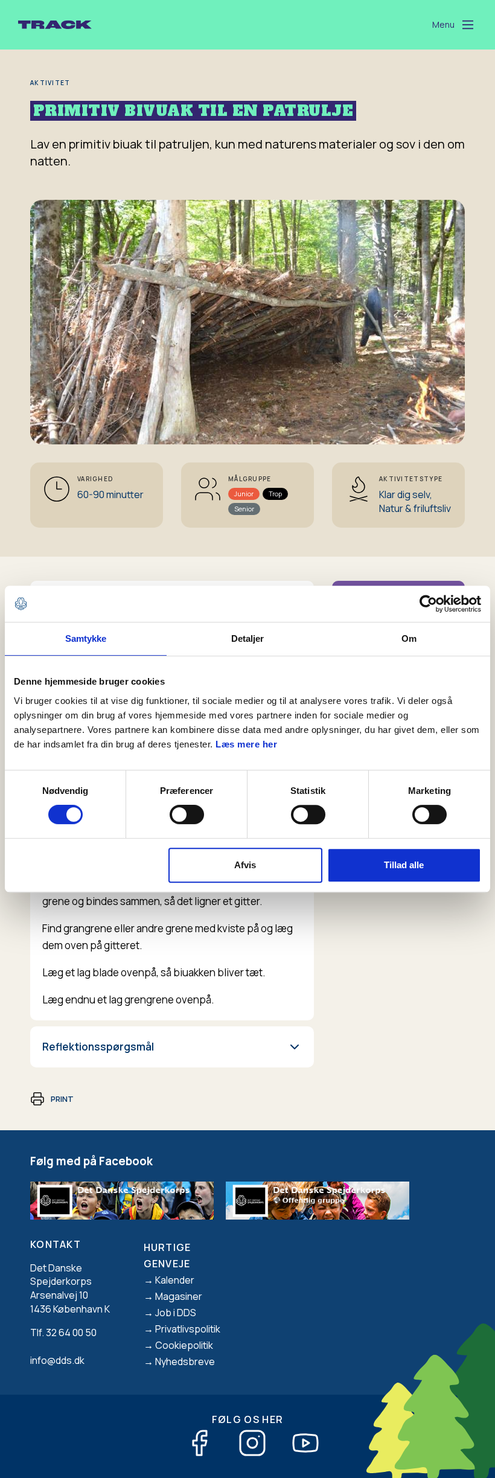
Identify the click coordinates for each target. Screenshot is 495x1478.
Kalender (174, 1280)
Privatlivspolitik (187, 1329)
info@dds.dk (57, 1360)
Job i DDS (175, 1312)
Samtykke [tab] (86, 638)
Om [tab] (409, 638)
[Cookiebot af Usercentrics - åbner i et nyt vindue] (428, 604)
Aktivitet (50, 82)
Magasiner (178, 1296)
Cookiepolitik (184, 1345)
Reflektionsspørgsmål (98, 1047)
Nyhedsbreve (185, 1361)
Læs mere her (246, 744)
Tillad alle (404, 865)
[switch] (187, 814)
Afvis (245, 865)
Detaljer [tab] (247, 638)
